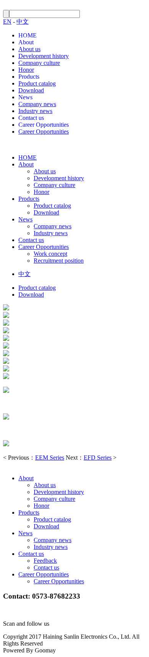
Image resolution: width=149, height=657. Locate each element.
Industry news (35, 111)
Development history (43, 56)
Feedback (45, 560)
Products (28, 76)
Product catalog (37, 83)
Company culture (39, 63)
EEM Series (49, 457)
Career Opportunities (43, 124)
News (25, 97)
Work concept (50, 253)
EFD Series (98, 457)
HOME (27, 35)
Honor (26, 69)
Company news (37, 104)
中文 (22, 21)
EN (7, 21)
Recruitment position (59, 260)
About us (29, 49)
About (26, 42)
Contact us (31, 118)
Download (31, 90)
